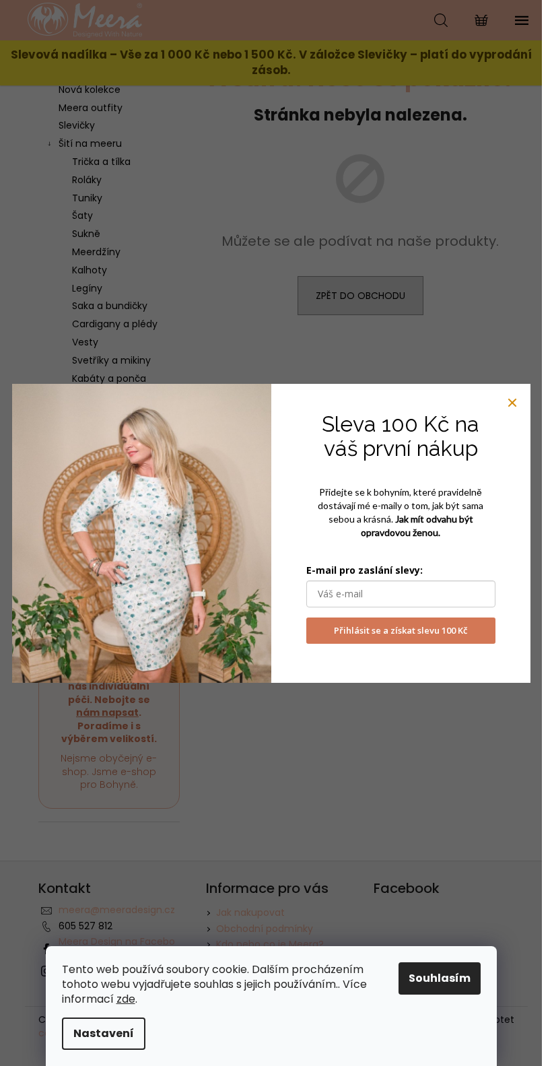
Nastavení (103, 1033)
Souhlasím (440, 978)
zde (125, 999)
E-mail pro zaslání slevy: (364, 570)
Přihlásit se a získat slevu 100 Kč (400, 630)
